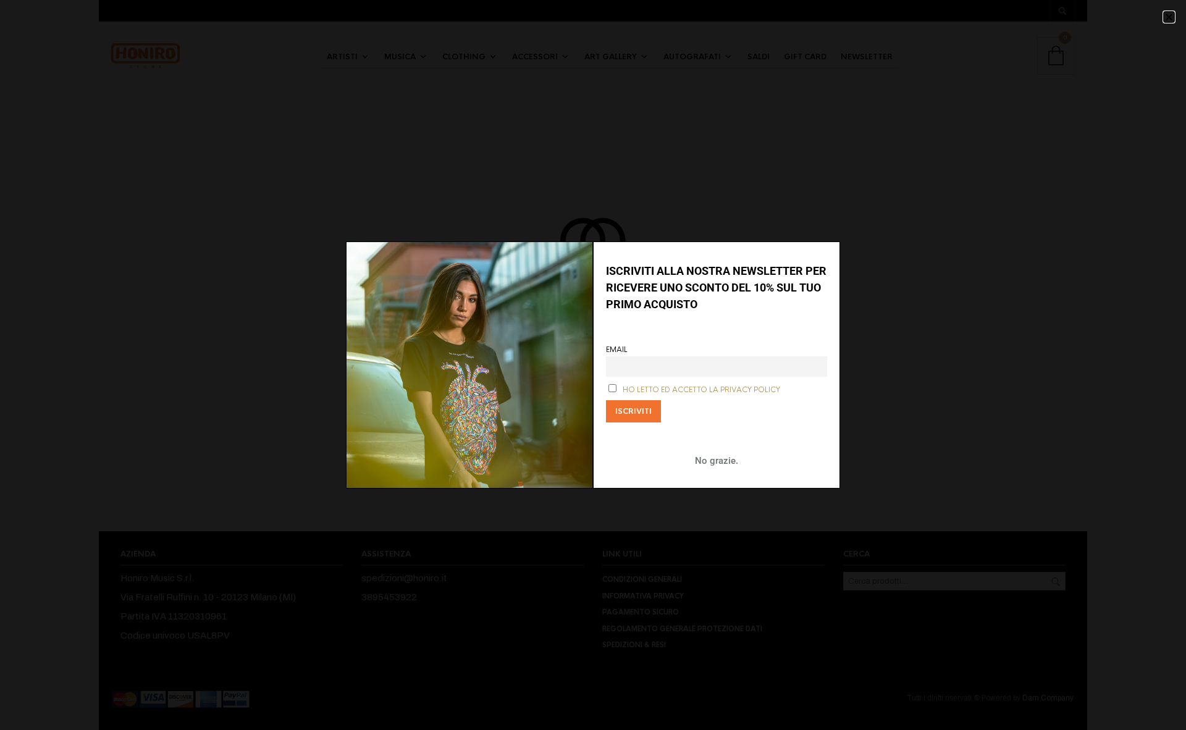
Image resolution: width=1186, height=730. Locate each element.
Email (617, 350)
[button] (1169, 17)
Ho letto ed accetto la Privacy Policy (701, 390)
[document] (593, 365)
